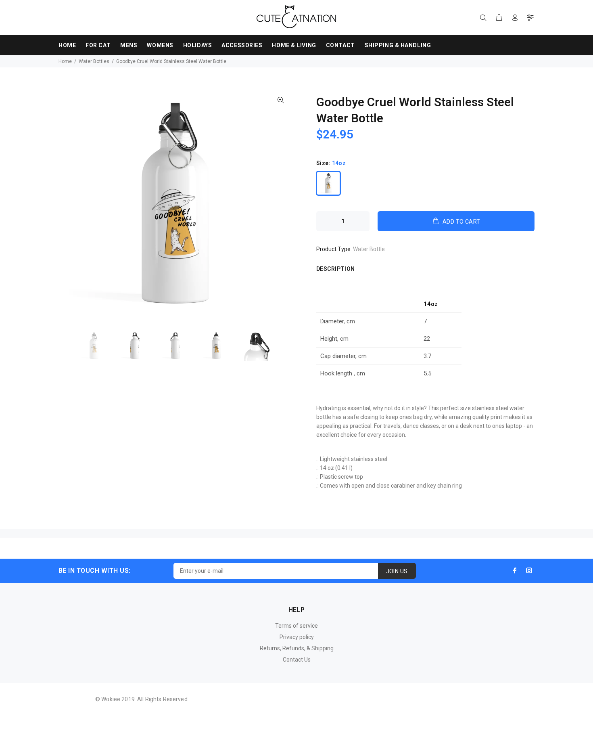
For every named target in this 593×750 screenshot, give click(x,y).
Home (65, 61)
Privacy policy (297, 637)
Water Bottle (369, 249)
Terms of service (296, 625)
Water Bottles (94, 61)
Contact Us (297, 659)
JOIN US (397, 571)
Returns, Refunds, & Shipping (297, 648)
